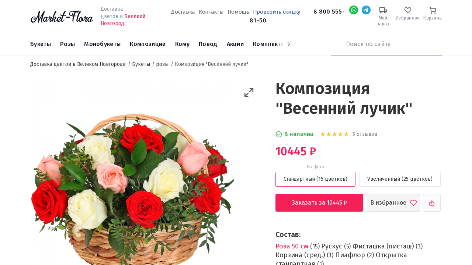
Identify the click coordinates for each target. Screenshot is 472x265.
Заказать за (325, 202)
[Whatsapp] (353, 10)
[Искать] (335, 44)
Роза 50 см (291, 246)
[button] (249, 92)
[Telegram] (366, 10)
